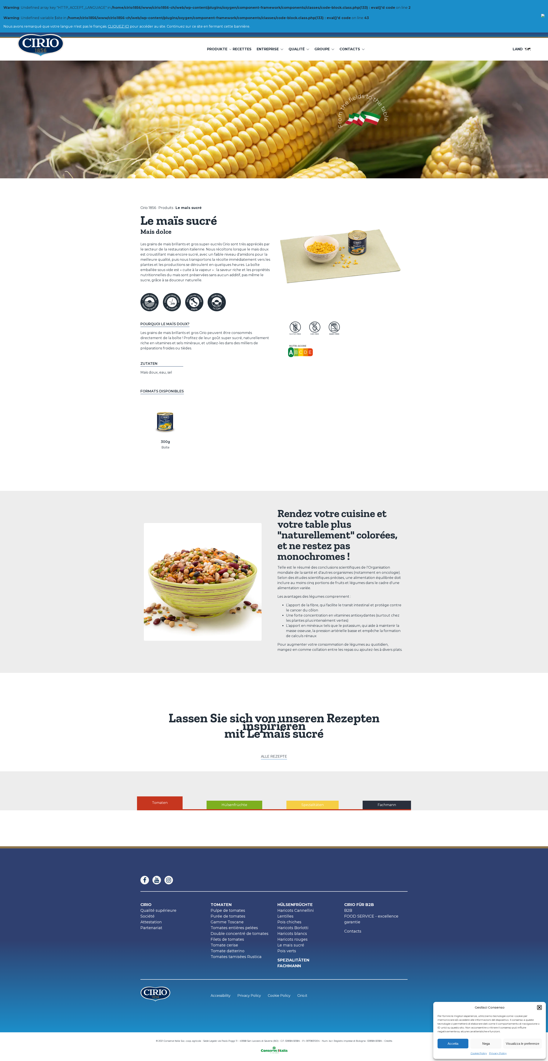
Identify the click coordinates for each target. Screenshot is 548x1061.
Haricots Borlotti (292, 927)
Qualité (297, 49)
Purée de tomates (228, 916)
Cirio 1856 (148, 208)
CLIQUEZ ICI (118, 26)
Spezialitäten (293, 960)
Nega (486, 1043)
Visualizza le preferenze (522, 1043)
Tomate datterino (227, 951)
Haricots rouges (292, 939)
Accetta (453, 1043)
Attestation (151, 922)
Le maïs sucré (290, 945)
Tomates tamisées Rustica (236, 956)
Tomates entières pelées (234, 927)
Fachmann (289, 966)
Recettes (242, 49)
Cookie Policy (479, 1053)
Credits (388, 1040)
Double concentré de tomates (239, 933)
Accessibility (221, 996)
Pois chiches (289, 922)
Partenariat (151, 927)
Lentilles (285, 916)
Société (147, 916)
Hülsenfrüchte (295, 904)
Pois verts (286, 951)
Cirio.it (302, 996)
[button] (539, 1007)
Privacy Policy (498, 1053)
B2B (348, 910)
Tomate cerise (224, 945)
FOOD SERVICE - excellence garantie (371, 919)
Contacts (352, 931)
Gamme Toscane (227, 922)
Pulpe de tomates (228, 910)
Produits (165, 208)
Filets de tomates (227, 939)
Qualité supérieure (158, 910)
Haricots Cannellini (295, 910)
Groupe (322, 49)
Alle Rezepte (274, 756)
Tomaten (221, 904)
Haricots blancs (292, 933)
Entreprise (268, 49)
